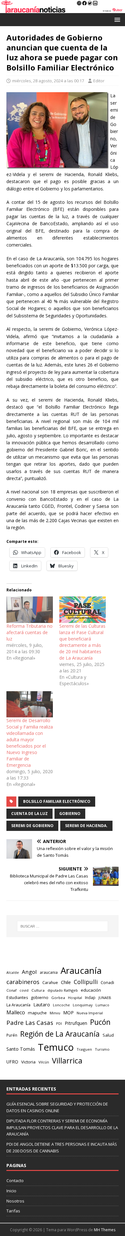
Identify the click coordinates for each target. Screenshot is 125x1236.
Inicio (11, 1191)
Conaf (11, 990)
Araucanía (81, 970)
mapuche (37, 1013)
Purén (11, 1035)
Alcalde (12, 972)
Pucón (100, 1022)
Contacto (15, 1180)
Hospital (75, 997)
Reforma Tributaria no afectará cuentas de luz (29, 632)
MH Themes (104, 1229)
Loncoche (61, 1005)
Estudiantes (17, 997)
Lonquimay (83, 1005)
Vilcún (43, 1062)
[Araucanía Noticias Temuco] (62, 9)
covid (24, 990)
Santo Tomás (20, 1049)
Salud (108, 1035)
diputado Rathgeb (62, 990)
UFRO (12, 1062)
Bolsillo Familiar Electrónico (56, 801)
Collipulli (86, 982)
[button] (116, 19)
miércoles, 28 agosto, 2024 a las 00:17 (48, 81)
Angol (29, 971)
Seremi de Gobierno (32, 825)
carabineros (22, 982)
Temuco (56, 1047)
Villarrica (67, 1060)
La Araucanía (18, 1005)
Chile (66, 982)
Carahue (50, 982)
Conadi (107, 982)
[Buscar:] (62, 926)
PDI (59, 1023)
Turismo (102, 1049)
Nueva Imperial (90, 1012)
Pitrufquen (76, 1023)
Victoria (28, 1062)
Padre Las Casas (29, 1022)
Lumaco (102, 1005)
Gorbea (58, 997)
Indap (90, 997)
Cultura (38, 990)
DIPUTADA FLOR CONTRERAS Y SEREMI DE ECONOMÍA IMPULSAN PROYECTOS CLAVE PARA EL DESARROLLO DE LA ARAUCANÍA (62, 1127)
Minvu (55, 1012)
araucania (49, 972)
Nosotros (15, 1201)
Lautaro (41, 1005)
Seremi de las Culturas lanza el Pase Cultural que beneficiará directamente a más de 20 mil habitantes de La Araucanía (82, 642)
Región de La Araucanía (60, 1034)
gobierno (69, 813)
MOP (68, 1013)
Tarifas (13, 1211)
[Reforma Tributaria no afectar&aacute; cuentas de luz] (29, 609)
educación (91, 990)
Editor (98, 81)
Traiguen (84, 1049)
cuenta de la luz (29, 813)
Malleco (15, 1012)
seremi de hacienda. (86, 825)
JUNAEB (104, 997)
